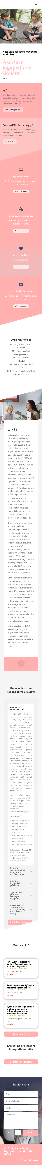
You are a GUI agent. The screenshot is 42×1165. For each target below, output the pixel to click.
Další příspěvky (21, 1034)
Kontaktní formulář (20, 922)
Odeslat (30, 1133)
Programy (10, 141)
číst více (10, 974)
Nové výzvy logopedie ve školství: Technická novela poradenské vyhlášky (19, 964)
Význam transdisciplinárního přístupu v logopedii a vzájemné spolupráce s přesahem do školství (20, 1010)
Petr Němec (12, 968)
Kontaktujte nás (13, 109)
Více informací (21, 191)
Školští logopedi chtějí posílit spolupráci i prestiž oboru (20, 986)
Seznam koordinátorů (21, 1061)
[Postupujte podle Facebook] (21, 663)
